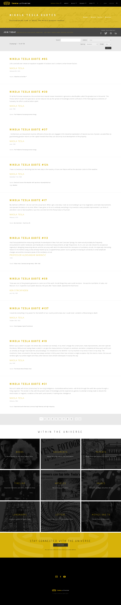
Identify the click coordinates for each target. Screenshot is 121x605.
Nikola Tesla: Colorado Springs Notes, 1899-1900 (27, 263)
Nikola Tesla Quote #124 (29, 164)
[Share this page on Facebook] (100, 33)
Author (85, 40)
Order (102, 44)
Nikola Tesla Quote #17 (28, 200)
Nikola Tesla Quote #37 (29, 129)
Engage (82, 3)
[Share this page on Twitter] (105, 33)
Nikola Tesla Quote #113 (29, 237)
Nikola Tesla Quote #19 (28, 341)
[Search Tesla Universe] (116, 3)
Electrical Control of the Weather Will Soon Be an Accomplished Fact (32, 182)
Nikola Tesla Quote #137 (29, 308)
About (66, 3)
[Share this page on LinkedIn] (115, 33)
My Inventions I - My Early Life (22, 223)
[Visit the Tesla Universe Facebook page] (60, 577)
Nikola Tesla (55, 3)
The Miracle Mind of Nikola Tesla (23, 369)
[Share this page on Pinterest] (110, 33)
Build (73, 3)
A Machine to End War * (20, 76)
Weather (15, 185)
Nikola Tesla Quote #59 (29, 278)
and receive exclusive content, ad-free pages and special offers (38, 32)
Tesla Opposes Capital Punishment (23, 326)
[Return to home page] (60, 591)
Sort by (83, 44)
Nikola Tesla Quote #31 (28, 383)
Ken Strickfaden (19, 290)
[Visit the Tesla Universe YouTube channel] (64, 577)
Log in (111, 3)
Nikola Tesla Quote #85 (29, 58)
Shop (91, 3)
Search (58, 40)
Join (105, 3)
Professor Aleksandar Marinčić (28, 255)
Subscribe (60, 545)
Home (85, 17)
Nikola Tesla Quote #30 (29, 91)
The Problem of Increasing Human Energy (25, 114)
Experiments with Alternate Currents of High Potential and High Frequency (34, 406)
